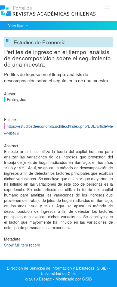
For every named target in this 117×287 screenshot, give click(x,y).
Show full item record (22, 245)
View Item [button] (16, 25)
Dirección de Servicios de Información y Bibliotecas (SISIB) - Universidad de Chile (58, 270)
